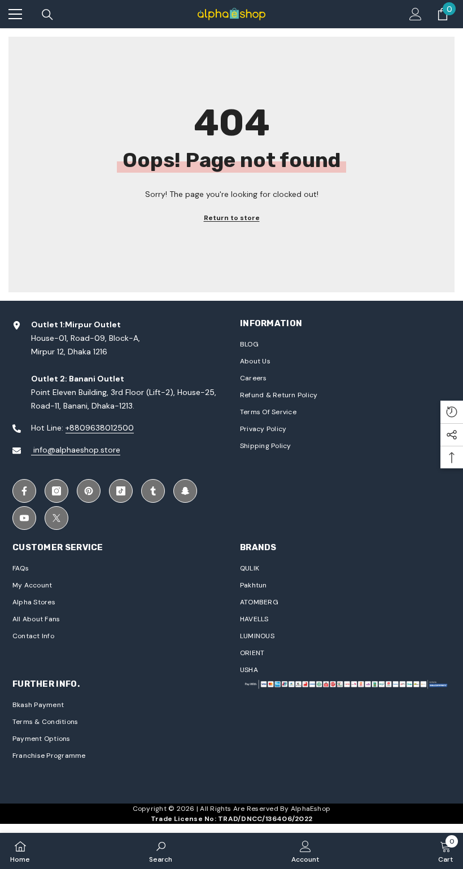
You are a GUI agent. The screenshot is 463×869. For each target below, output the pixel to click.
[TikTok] (121, 491)
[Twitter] (56, 518)
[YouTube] (24, 518)
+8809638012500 (99, 428)
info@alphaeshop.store (75, 450)
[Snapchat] (185, 491)
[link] (160, 851)
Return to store (232, 217)
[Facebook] (24, 491)
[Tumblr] (153, 491)
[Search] (47, 14)
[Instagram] (56, 491)
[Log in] (415, 14)
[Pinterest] (89, 491)
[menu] (15, 14)
